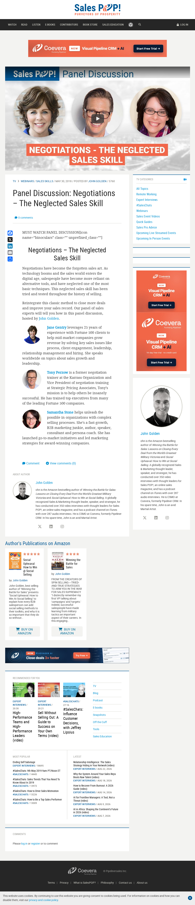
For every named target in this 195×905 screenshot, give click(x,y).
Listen (36, 24)
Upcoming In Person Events (153, 238)
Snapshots (99, 715)
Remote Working (146, 194)
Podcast (98, 700)
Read (24, 24)
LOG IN (184, 24)
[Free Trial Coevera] (97, 48)
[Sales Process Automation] (161, 341)
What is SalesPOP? (85, 882)
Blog (95, 693)
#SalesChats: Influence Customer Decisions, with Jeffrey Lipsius (73, 721)
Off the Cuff (100, 722)
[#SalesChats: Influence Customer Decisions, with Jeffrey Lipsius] (74, 689)
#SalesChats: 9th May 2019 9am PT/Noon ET (36, 770)
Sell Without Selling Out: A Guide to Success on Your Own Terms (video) (48, 724)
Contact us (125, 882)
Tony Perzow (57, 372)
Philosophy (107, 882)
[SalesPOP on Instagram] (62, 526)
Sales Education (113, 24)
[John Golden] (22, 490)
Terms (51, 882)
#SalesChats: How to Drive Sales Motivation (36, 791)
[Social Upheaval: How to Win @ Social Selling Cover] (15, 564)
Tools (96, 729)
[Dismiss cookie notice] (190, 898)
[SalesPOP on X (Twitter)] (40, 526)
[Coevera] (85, 871)
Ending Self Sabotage (24, 762)
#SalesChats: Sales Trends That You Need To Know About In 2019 (36, 780)
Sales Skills (44, 181)
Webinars (27, 181)
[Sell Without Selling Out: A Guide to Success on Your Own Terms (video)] (49, 689)
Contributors (69, 24)
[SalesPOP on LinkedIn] (51, 526)
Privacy (64, 882)
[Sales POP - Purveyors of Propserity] (97, 9)
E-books (50, 24)
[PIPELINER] (130, 24)
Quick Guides (144, 222)
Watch (12, 24)
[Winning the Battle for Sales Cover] (57, 561)
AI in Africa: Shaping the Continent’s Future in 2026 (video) (95, 810)
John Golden (97, 181)
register (35, 843)
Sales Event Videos (148, 216)
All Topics (142, 189)
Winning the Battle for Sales (73, 563)
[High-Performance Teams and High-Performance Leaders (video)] (24, 689)
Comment (33, 463)
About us (142, 882)
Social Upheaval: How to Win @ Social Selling (30, 567)
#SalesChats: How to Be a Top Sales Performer (37, 799)
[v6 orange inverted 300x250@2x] (161, 291)
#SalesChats (71, 701)
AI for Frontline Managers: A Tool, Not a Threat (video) (94, 799)
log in (24, 843)
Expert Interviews (24, 765)
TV (14, 181)
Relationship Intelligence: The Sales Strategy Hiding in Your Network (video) (93, 763)
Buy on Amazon (25, 631)
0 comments (25, 217)
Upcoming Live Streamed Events (156, 233)
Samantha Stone (60, 412)
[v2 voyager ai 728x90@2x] (67, 655)
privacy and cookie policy (43, 900)
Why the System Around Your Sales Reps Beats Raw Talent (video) (94, 775)
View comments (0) (63, 463)
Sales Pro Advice (146, 227)
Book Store (90, 24)
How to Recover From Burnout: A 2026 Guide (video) (93, 787)
